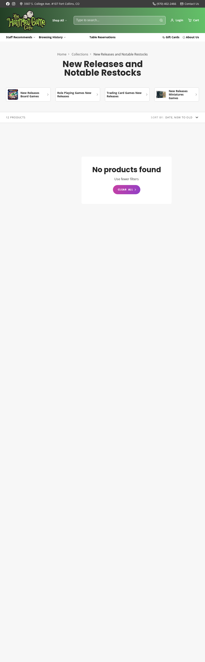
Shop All (58, 20)
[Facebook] (8, 4)
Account (176, 20)
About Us (192, 37)
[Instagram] (14, 4)
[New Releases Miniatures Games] (177, 94)
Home (61, 54)
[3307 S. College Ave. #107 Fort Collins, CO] (49, 4)
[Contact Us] (189, 4)
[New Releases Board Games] (28, 94)
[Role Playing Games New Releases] (78, 94)
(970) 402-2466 (166, 4)
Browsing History (51, 37)
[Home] (26, 20)
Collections (80, 54)
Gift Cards (172, 37)
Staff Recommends (19, 37)
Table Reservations (102, 37)
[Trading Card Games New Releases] (127, 94)
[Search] (161, 20)
